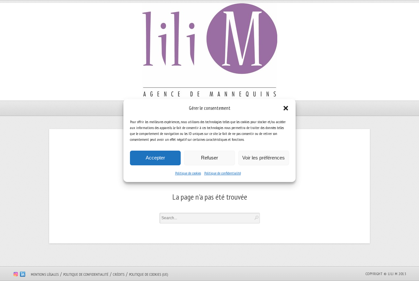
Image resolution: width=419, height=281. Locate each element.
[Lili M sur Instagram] (15, 275)
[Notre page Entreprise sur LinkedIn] (22, 275)
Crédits (118, 274)
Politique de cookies (188, 173)
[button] (285, 108)
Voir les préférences (263, 157)
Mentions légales (45, 274)
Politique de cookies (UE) (148, 274)
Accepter (155, 157)
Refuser (209, 157)
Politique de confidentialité (222, 173)
